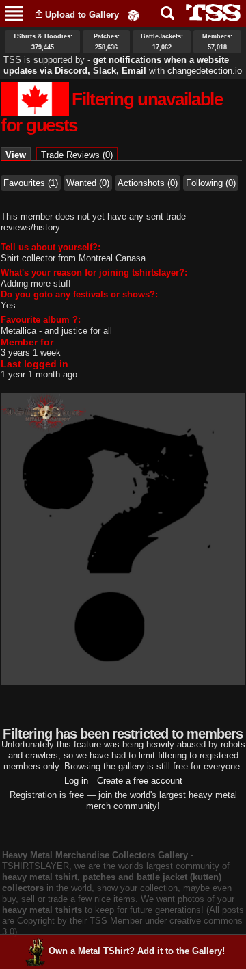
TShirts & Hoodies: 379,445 (42, 42)
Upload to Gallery (82, 15)
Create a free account (139, 780)
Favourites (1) (30, 183)
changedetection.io (204, 71)
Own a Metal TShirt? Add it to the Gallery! (137, 951)
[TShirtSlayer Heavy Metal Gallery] (209, 12)
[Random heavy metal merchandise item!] (133, 14)
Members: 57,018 (217, 42)
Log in (76, 780)
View (18, 155)
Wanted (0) (87, 183)
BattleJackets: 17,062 (162, 42)
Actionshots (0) (148, 183)
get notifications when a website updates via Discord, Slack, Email (116, 65)
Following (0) (211, 183)
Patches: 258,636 (107, 42)
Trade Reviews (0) (77, 155)
